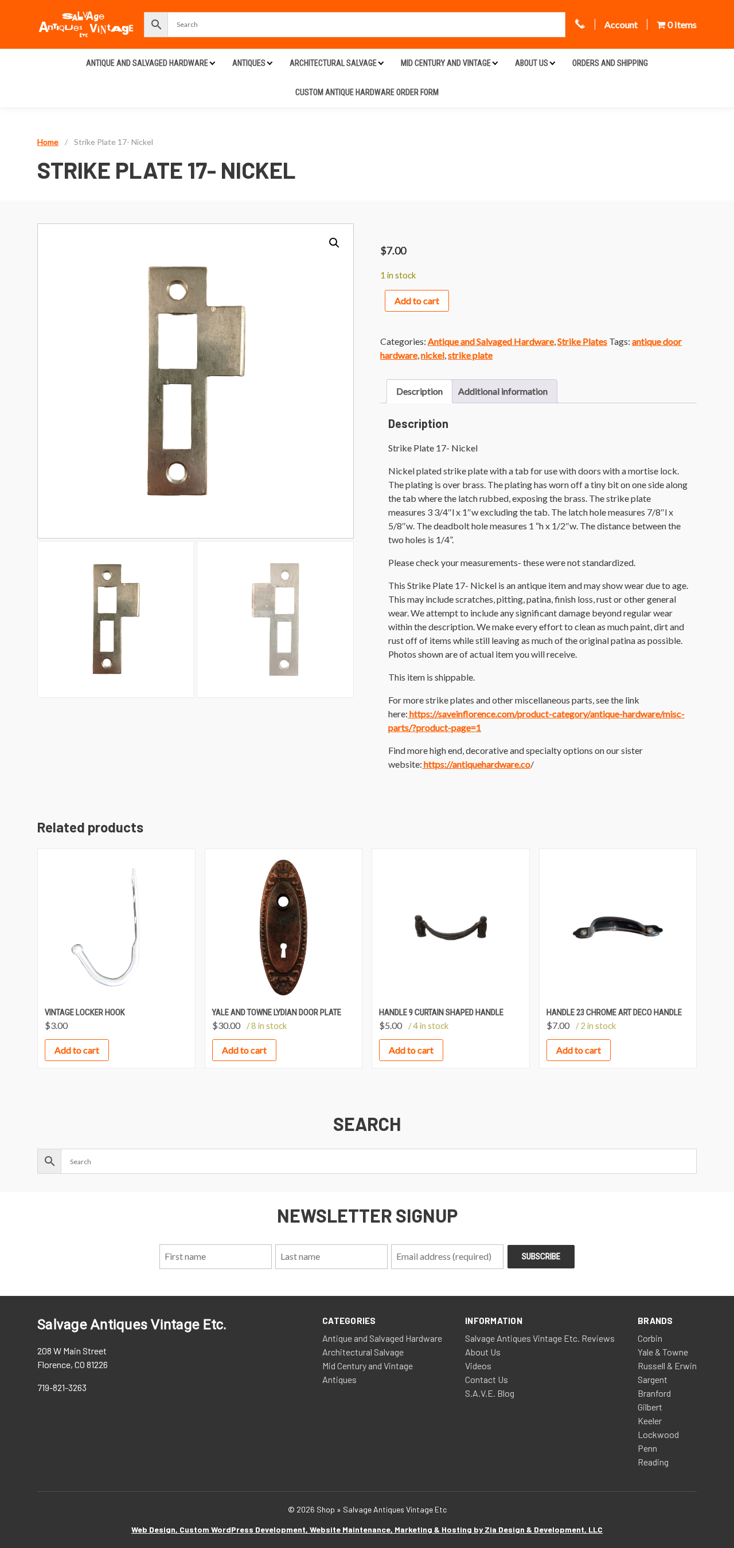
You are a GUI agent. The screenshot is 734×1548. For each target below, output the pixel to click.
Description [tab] (419, 391)
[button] (334, 243)
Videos (478, 1365)
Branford (654, 1393)
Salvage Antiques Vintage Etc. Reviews (540, 1338)
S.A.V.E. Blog (489, 1393)
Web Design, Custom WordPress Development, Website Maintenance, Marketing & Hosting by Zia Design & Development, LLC (367, 1529)
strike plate (470, 354)
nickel (432, 354)
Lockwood (658, 1434)
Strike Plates (582, 341)
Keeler (650, 1420)
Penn (647, 1448)
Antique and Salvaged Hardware (147, 63)
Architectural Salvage (333, 63)
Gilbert (650, 1406)
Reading (653, 1461)
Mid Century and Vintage (446, 63)
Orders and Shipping (610, 63)
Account (621, 24)
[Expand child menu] (212, 63)
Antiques (249, 63)
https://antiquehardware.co (476, 764)
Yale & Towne (663, 1351)
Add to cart (417, 300)
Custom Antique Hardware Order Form (367, 92)
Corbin (650, 1338)
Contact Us (486, 1379)
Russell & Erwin (667, 1365)
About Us (531, 63)
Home (47, 142)
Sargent (652, 1379)
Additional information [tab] (503, 391)
